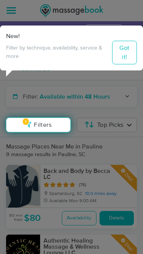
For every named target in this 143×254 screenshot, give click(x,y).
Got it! (124, 52)
